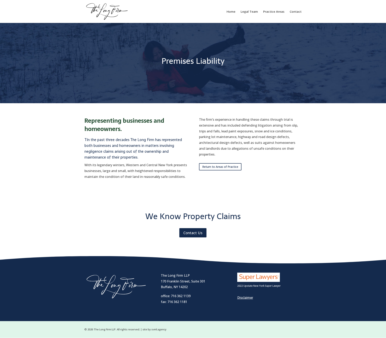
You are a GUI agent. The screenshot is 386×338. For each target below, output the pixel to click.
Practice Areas (273, 11)
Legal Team (249, 11)
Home (231, 11)
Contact (296, 11)
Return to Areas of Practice (220, 167)
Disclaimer (245, 297)
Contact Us (192, 232)
